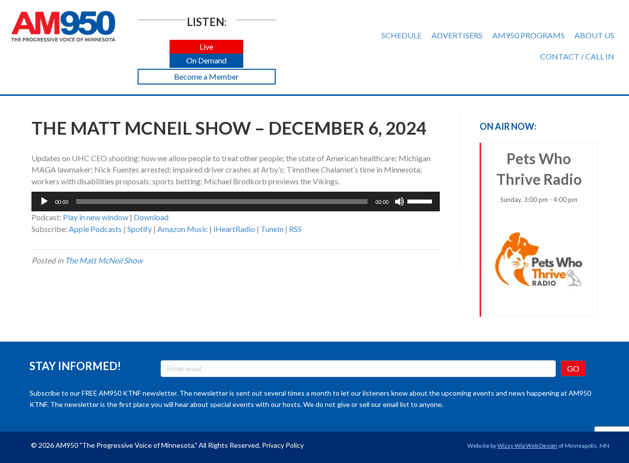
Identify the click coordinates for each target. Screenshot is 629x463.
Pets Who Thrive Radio (539, 176)
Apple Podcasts (95, 228)
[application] (235, 201)
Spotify (139, 228)
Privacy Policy (283, 445)
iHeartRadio (234, 228)
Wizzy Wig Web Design (527, 445)
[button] (206, 47)
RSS (295, 228)
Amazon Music (182, 228)
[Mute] (399, 201)
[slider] (421, 200)
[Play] (44, 201)
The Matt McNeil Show (104, 260)
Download (151, 217)
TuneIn (272, 228)
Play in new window (95, 217)
